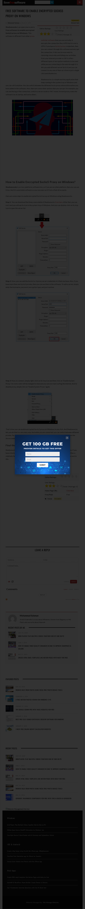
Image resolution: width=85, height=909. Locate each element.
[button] (67, 438)
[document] (42, 454)
